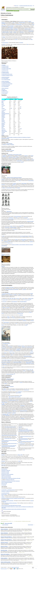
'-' (11, 505)
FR (33, 5)
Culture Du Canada (4, 550)
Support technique (14, 567)
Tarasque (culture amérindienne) (6, 539)
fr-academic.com (3, 10)
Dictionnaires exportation (4, 568)
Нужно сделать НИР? (8, 523)
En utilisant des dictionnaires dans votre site (25, 5)
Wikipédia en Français (10, 10)
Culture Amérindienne (18, 521)
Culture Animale (30, 524)
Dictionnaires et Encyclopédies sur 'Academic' (15, 7)
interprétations (16, 10)
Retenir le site (16, 5)
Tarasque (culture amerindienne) (6, 536)
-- (4, 131)
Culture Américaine (5, 524)
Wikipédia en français (25, 521)
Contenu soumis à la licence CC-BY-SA (6, 521)
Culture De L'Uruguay (4, 542)
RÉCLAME (17, 567)
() (12, 498)
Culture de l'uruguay (4, 546)
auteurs (29, 521)
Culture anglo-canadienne (5, 554)
